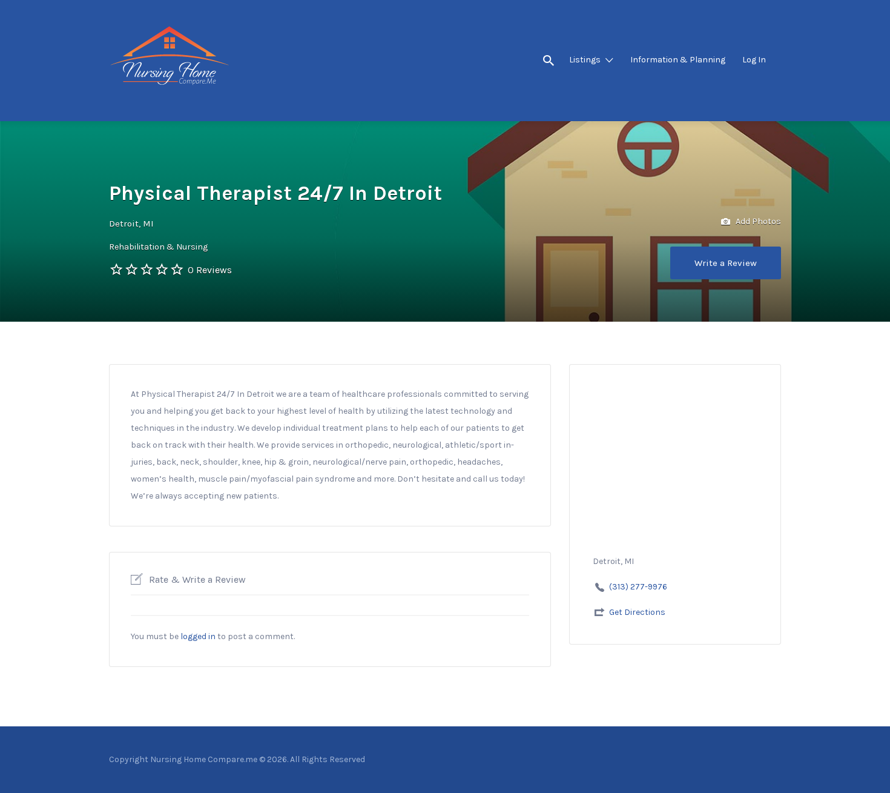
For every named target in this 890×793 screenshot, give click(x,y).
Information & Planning (677, 60)
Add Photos (757, 221)
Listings (585, 60)
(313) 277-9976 (638, 587)
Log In (754, 60)
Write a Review (725, 262)
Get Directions (637, 612)
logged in (198, 636)
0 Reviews (210, 270)
